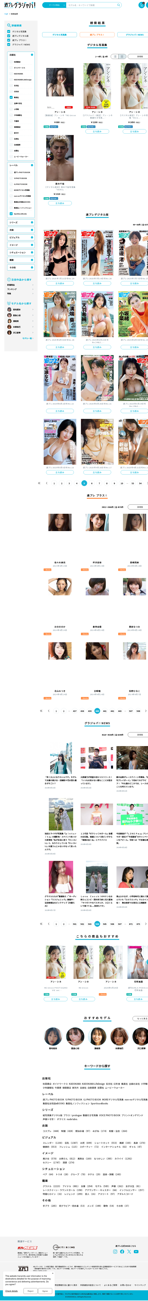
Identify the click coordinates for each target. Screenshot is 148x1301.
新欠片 (16, 133)
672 (131, 924)
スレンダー (53, 1142)
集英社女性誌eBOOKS (22, 202)
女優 (87, 1186)
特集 (9, 293)
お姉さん (67, 1158)
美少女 (50, 1158)
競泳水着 (83, 1130)
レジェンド (74, 1193)
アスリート (107, 1193)
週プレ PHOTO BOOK (22, 172)
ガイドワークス (19, 68)
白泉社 (16, 139)
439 (89, 711)
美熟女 (85, 1158)
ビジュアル (15, 237)
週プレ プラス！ (19, 40)
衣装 (12, 229)
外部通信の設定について (90, 1285)
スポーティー (90, 1146)
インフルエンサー (132, 1190)
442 (112, 711)
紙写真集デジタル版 (52, 1115)
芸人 (91, 1193)
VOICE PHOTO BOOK (109, 1115)
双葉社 (16, 150)
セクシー (52, 1162)
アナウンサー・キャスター (101, 1190)
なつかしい (103, 1158)
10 (122, 483)
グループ (79, 1174)
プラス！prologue (72, 1115)
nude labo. (72, 1119)
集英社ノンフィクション (23, 208)
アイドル (71, 1186)
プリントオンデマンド (132, 1115)
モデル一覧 (27, 338)
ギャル (136, 1146)
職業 (12, 259)
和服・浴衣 (118, 1130)
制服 (67, 1130)
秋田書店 (17, 62)
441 (105, 711)
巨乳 (72, 1142)
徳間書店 (17, 127)
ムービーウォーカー (21, 156)
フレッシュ (69, 1146)
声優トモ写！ (49, 1119)
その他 (13, 267)
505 (105, 924)
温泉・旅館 (112, 1174)
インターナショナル (114, 1146)
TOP (6, 14)
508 (138, 711)
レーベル (14, 165)
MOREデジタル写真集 (22, 190)
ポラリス (61, 1119)
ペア (48, 1174)
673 (138, 924)
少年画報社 (18, 115)
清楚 (69, 1162)
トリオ (63, 1174)
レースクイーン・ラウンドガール (63, 1190)
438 (82, 711)
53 (133, 483)
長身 (140, 1142)
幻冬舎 (16, 91)
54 (140, 483)
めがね (100, 1130)
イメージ (14, 244)
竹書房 (16, 121)
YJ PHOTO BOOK (20, 178)
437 (74, 711)
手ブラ (50, 1205)
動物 (109, 1205)
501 (74, 924)
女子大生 (134, 1186)
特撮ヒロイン (53, 1193)
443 (120, 711)
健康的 (50, 1146)
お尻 (86, 1142)
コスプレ (51, 1130)
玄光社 (16, 85)
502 (82, 924)
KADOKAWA (18, 73)
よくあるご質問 (110, 1285)
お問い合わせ (125, 1285)
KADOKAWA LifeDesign (23, 79)
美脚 (125, 1142)
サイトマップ (140, 1285)
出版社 (13, 54)
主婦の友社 (18, 103)
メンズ (94, 1205)
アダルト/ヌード (125, 1193)
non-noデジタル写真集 (22, 196)
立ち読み (97, 131)
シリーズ (13, 222)
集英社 (16, 97)
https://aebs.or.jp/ (40, 1271)
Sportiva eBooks (20, 214)
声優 (117, 1186)
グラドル (52, 1186)
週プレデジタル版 (20, 35)
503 (89, 924)
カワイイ (124, 1158)
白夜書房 (17, 145)
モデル (102, 1186)
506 (112, 924)
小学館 (16, 109)
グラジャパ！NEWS (21, 44)
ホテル (95, 1174)
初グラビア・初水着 (72, 1205)
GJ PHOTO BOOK (20, 184)
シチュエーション (18, 252)
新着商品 (11, 284)
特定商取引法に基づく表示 (66, 1285)
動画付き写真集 (90, 1115)
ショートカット (106, 1142)
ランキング (12, 289)
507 (131, 711)
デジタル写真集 (19, 31)
